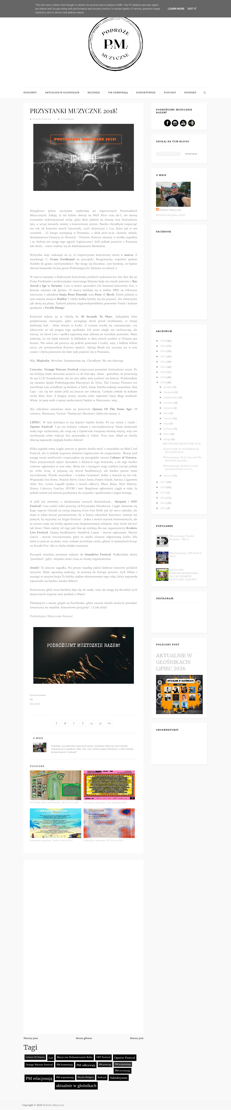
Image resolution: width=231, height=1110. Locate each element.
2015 (163, 492)
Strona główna (84, 1038)
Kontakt (190, 92)
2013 (163, 502)
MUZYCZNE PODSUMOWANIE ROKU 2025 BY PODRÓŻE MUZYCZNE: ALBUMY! (183, 574)
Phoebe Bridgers (86, 1077)
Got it (192, 8)
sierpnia (168, 407)
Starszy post (136, 1038)
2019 (163, 377)
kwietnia (169, 428)
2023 (163, 356)
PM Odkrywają (118, 92)
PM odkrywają (86, 1065)
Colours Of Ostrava (35, 1057)
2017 (163, 482)
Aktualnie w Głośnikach (62, 92)
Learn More (176, 8)
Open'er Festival (124, 1057)
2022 (163, 361)
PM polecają (105, 1064)
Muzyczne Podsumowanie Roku (75, 1057)
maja (167, 423)
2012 (163, 508)
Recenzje (94, 92)
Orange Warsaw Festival (39, 1064)
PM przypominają (123, 1064)
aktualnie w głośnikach (76, 1085)
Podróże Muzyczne (42, 119)
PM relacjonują (39, 1078)
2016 (163, 487)
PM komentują (65, 1064)
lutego (167, 439)
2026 (163, 340)
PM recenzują (122, 1070)
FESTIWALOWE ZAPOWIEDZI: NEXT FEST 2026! (54, 802)
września (169, 402)
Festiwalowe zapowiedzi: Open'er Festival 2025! (51, 840)
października (171, 397)
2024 (163, 351)
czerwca (168, 418)
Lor (51, 1057)
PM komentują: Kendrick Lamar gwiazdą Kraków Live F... (180, 467)
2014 (163, 497)
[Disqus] (83, 905)
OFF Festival (103, 1057)
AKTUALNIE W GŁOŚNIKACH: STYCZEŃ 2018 (181, 451)
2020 (163, 372)
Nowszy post (31, 1038)
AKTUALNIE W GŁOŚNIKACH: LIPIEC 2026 (174, 662)
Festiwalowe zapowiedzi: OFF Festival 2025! (104, 840)
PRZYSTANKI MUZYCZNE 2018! (73, 110)
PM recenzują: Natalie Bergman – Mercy (181, 538)
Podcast (170, 92)
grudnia (168, 387)
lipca (167, 413)
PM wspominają (65, 1077)
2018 (163, 382)
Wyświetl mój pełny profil (170, 215)
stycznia (168, 475)
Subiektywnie (146, 92)
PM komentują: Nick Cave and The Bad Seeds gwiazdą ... (182, 459)
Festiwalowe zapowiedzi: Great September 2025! (105, 802)
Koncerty (30, 92)
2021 (163, 366)
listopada (169, 392)
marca (167, 433)
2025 (163, 345)
